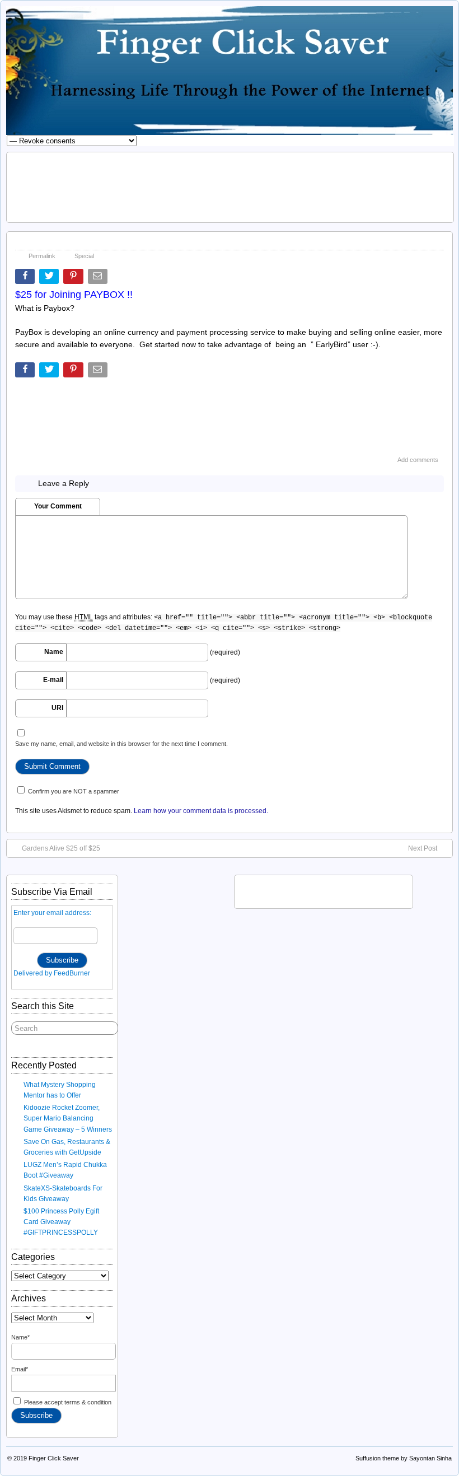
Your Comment (58, 506)
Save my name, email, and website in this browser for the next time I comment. (121, 743)
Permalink (42, 256)
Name (53, 652)
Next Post (422, 848)
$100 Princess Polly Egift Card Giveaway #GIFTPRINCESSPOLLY (61, 1221)
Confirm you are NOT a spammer (72, 791)
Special (84, 256)
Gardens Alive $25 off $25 (61, 848)
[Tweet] (50, 278)
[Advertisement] (230, 186)
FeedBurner (72, 973)
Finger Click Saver (54, 1458)
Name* (20, 1337)
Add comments (417, 459)
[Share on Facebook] (26, 278)
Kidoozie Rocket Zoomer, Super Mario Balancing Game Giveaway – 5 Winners (68, 1118)
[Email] (99, 278)
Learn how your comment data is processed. (201, 811)
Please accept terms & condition (66, 1402)
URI (57, 708)
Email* (19, 1369)
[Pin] (74, 278)
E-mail (53, 680)
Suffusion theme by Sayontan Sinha (403, 1458)
